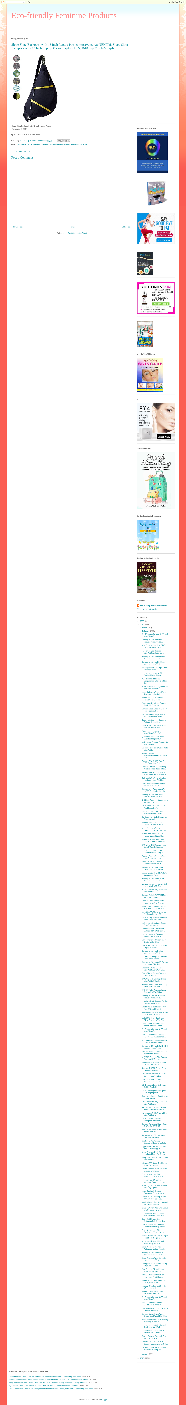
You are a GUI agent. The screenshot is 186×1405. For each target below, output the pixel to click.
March (145, 628)
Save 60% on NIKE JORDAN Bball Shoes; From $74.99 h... (154, 773)
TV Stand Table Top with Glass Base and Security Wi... (154, 1348)
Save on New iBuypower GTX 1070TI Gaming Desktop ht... (154, 790)
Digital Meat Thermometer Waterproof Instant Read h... (154, 1248)
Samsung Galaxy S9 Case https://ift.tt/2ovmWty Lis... (153, 969)
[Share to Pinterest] (69, 140)
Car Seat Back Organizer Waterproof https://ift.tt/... (153, 1120)
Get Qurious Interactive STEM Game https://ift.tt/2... (154, 1075)
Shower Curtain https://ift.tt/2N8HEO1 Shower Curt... (154, 755)
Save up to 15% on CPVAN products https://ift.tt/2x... (153, 796)
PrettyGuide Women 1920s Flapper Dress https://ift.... (153, 835)
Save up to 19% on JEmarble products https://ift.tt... (153, 997)
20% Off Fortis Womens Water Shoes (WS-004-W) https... (154, 991)
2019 (142, 625)
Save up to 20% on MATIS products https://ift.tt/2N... (153, 1253)
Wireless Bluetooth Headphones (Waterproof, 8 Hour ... (154, 1053)
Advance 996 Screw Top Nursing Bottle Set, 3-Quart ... (154, 1164)
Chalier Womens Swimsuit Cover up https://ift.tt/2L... (154, 1337)
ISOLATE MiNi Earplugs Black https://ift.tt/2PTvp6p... (154, 980)
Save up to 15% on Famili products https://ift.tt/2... (152, 641)
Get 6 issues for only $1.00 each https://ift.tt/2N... (154, 1030)
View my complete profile (147, 609)
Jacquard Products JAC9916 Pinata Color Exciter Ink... (153, 1332)
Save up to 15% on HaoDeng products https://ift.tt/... (153, 663)
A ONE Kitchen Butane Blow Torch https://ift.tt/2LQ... (153, 1276)
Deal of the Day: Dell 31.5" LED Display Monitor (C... (154, 946)
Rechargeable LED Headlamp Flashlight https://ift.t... (153, 1136)
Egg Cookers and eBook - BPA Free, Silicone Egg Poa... (154, 1147)
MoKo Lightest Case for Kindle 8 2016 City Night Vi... (154, 1186)
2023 (142, 621)
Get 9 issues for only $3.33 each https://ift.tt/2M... (154, 1103)
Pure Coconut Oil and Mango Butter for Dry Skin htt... (153, 1270)
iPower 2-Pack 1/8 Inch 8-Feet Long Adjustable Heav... (154, 857)
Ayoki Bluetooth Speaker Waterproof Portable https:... (154, 1192)
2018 (142, 1358)
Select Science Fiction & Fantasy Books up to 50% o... (155, 1321)
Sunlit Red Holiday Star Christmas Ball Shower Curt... (154, 1220)
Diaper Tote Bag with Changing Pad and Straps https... (154, 721)
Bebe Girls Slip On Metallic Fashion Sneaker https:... (153, 699)
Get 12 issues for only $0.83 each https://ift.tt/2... (155, 635)
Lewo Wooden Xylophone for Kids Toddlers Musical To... (155, 1002)
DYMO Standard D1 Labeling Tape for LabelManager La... (154, 1036)
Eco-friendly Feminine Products (64, 15)
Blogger (104, 1400)
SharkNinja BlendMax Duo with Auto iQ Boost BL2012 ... (154, 1008)
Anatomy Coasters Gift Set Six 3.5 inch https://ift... (154, 1287)
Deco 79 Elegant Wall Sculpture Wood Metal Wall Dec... (154, 918)
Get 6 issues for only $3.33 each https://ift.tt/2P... (154, 891)
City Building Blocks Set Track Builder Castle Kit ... (154, 1086)
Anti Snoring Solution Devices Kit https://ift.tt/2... (155, 743)
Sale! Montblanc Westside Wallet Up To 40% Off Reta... (155, 1013)
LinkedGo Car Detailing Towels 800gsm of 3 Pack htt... (154, 1198)
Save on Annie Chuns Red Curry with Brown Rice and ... (154, 985)
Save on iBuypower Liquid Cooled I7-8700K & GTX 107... (155, 1125)
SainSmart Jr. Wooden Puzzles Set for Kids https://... (154, 1064)
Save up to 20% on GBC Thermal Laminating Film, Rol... (155, 963)
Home (72, 227)
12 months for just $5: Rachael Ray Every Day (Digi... (154, 1326)
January (145, 1354)
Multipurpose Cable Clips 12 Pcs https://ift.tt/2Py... (154, 1114)
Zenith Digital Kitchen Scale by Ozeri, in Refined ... (154, 974)
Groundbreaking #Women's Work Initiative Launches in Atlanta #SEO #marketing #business (45, 1377)
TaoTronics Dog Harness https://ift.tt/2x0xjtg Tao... (153, 652)
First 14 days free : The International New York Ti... (153, 1175)
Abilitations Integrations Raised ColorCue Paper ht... (154, 924)
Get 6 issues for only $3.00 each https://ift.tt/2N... (154, 1298)
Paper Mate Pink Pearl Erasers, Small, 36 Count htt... (154, 704)
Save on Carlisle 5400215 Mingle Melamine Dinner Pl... (154, 896)
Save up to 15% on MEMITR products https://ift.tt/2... (153, 879)
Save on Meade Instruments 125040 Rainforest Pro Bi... (153, 824)
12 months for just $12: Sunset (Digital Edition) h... (154, 941)
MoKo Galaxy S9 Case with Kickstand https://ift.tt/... (152, 863)
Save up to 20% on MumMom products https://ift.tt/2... (153, 657)
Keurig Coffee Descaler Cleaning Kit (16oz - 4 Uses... (154, 1265)
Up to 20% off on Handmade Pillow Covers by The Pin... (153, 1019)
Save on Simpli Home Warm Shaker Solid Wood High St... (154, 1315)
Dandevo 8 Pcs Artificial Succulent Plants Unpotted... (154, 1142)
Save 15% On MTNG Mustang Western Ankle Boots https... (154, 768)
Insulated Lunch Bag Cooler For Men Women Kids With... (154, 715)
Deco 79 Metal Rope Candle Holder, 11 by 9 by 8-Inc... (153, 902)
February (146, 631)
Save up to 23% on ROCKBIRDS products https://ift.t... (155, 1047)
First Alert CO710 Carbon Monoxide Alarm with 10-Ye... (154, 1181)
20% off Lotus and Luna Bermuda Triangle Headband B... (155, 1309)
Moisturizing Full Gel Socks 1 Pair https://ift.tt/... (153, 807)
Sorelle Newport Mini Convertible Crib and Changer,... (154, 1170)
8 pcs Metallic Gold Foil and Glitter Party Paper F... (153, 1242)
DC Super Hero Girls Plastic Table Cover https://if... (155, 818)
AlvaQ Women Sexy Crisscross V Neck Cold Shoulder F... (155, 1203)
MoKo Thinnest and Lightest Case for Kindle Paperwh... (155, 687)
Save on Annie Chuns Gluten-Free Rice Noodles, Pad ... (155, 710)
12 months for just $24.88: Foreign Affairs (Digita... (152, 674)
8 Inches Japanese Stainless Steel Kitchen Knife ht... (153, 1304)
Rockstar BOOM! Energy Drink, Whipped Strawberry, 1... (154, 1069)
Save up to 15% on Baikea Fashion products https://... (153, 868)
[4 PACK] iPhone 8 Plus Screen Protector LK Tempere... (154, 1058)
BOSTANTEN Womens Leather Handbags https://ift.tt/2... (154, 779)
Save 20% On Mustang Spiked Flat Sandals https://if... (154, 913)
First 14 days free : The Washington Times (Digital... (154, 1231)
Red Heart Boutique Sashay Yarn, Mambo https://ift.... (155, 801)
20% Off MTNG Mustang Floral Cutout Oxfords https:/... (154, 846)
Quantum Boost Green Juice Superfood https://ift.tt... (153, 738)
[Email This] (58, 140)
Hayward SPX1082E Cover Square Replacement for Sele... (155, 1343)
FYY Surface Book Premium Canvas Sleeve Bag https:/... (154, 1226)
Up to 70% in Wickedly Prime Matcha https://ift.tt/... (153, 785)
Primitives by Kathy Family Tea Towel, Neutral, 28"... (154, 1281)
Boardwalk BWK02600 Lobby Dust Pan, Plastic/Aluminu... (154, 840)
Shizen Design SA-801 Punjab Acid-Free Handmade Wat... (154, 907)
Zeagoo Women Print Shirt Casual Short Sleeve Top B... (155, 1209)
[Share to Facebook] (66, 140)
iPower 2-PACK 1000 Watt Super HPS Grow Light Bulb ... (154, 762)
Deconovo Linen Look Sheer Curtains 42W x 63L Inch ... (153, 930)
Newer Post (17, 227)
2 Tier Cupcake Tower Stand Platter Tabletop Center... (153, 1025)
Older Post (126, 227)
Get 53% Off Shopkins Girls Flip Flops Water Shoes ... (154, 958)
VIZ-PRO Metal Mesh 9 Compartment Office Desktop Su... (154, 681)
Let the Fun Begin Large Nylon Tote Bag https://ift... (154, 1092)
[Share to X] (63, 140)
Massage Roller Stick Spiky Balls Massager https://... (155, 669)
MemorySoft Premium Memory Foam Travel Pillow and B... (154, 1108)
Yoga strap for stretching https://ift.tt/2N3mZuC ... (152, 732)
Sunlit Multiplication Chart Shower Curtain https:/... (155, 1097)
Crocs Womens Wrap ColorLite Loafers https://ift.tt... (154, 1259)
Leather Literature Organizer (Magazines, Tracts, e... (153, 935)
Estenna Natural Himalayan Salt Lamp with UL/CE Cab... (154, 885)
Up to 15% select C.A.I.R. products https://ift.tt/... (152, 1080)
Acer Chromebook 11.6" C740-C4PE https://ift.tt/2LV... (153, 646)
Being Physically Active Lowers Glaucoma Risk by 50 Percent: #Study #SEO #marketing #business (48, 1383)
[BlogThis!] (61, 140)
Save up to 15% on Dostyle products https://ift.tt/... (152, 952)
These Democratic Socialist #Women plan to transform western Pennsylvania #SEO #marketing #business (51, 1389)
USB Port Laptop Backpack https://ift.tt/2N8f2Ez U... (152, 812)
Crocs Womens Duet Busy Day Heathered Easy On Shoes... (154, 1153)
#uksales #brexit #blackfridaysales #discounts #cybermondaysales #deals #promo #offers (53, 144)
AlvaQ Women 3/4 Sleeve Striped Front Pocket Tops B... (155, 1237)
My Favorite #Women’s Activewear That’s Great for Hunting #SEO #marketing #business (44, 1386)
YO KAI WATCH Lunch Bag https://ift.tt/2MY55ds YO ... (154, 1214)
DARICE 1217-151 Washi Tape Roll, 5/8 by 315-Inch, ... (154, 727)
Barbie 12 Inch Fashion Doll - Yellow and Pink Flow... (153, 1293)
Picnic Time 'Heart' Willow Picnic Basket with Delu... (154, 1131)
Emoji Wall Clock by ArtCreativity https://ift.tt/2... (155, 1159)
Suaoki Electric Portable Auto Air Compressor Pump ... (154, 874)
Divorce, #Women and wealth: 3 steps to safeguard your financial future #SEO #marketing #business (48, 1380)
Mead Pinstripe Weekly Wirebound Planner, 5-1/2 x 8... (155, 829)
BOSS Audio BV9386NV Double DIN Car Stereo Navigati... (154, 1041)
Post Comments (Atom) (77, 233)
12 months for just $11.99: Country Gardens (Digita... (153, 852)
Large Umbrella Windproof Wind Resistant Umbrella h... (154, 693)
